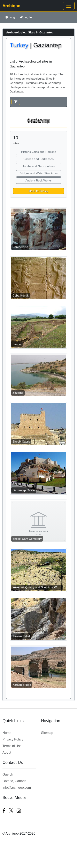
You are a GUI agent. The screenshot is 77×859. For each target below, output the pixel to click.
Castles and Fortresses (38, 159)
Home (6, 733)
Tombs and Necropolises (39, 166)
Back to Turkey (38, 191)
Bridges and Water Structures (39, 173)
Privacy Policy (12, 739)
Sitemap (47, 733)
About (6, 752)
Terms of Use (12, 746)
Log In (28, 17)
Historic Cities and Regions (38, 151)
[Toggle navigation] (69, 6)
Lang (11, 17)
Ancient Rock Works (38, 180)
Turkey (19, 45)
